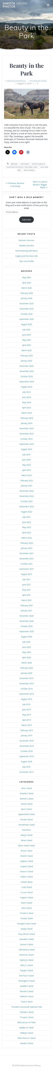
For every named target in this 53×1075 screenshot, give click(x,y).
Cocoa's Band (26, 892)
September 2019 (26, 694)
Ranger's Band (26, 970)
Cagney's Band (26, 861)
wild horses (29, 170)
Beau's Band (26, 840)
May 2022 (26, 527)
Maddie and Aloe (26, 245)
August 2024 (26, 386)
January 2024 (26, 423)
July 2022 (26, 517)
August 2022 (26, 511)
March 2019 (26, 725)
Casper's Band (26, 866)
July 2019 (26, 704)
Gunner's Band (26, 944)
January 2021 (26, 610)
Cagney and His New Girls (26, 256)
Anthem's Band (26, 798)
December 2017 (26, 772)
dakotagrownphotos (16, 80)
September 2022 (26, 506)
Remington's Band (26, 981)
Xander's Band (26, 1043)
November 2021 (26, 558)
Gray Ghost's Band (26, 934)
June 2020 (26, 647)
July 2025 (26, 329)
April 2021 (26, 595)
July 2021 (26, 579)
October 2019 (27, 688)
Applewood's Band (26, 814)
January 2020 (26, 673)
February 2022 (26, 543)
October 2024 (27, 376)
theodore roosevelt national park (21, 167)
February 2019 (26, 730)
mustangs (25, 164)
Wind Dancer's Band (26, 1038)
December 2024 (26, 366)
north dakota (38, 164)
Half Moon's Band (27, 949)
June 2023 (26, 459)
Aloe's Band (26, 788)
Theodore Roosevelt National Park (26, 1007)
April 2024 (26, 407)
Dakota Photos (15, 5)
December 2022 (26, 491)
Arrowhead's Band (38, 80)
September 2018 (26, 756)
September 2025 (26, 319)
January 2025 (26, 360)
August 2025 (26, 324)
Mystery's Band (26, 960)
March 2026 (26, 288)
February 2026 (26, 293)
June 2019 (26, 709)
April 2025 (26, 345)
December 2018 (26, 740)
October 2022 (27, 501)
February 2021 (26, 605)
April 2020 (26, 657)
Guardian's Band (26, 939)
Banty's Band (26, 835)
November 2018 (26, 746)
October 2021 (27, 563)
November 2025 (26, 308)
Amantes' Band (26, 793)
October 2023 (27, 439)
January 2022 (26, 548)
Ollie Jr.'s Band (26, 965)
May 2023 (26, 465)
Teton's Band (26, 1001)
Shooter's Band (26, 991)
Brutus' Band (26, 850)
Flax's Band (26, 908)
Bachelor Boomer (26, 240)
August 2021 (26, 574)
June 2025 (26, 334)
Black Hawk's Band (26, 845)
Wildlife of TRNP (26, 1027)
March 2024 (26, 412)
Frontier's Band (26, 913)
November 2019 (26, 683)
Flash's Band (26, 902)
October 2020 (27, 626)
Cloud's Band (26, 882)
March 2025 (26, 350)
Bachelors (26, 830)
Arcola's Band (27, 819)
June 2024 (26, 397)
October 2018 (27, 751)
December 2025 (26, 303)
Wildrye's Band (26, 1033)
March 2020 (26, 662)
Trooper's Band (26, 1017)
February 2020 (26, 668)
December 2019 (26, 678)
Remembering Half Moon (26, 250)
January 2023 (26, 485)
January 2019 (26, 735)
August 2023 (26, 449)
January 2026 (26, 298)
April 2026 (26, 282)
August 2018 (26, 761)
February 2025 (26, 355)
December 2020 (26, 615)
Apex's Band (26, 809)
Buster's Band (26, 856)
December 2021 (26, 553)
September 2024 (26, 381)
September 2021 (26, 569)
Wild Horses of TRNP (26, 1022)
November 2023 (26, 433)
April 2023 (26, 470)
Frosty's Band (27, 918)
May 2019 (26, 714)
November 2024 (26, 371)
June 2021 (26, 584)
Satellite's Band (26, 986)
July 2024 (26, 392)
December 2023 (26, 428)
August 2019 (26, 699)
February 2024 (26, 418)
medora (14, 164)
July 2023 (26, 454)
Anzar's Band (26, 804)
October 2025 (27, 314)
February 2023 (26, 480)
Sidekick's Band (26, 996)
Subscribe (26, 219)
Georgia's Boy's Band (26, 923)
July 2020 (26, 642)
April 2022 (26, 532)
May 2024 (26, 402)
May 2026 (26, 277)
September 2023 (26, 444)
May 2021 (26, 589)
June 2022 (26, 522)
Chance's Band (26, 871)
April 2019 (26, 720)
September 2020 (26, 631)
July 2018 (26, 766)
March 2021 (26, 600)
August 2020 (26, 636)
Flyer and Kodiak (26, 261)
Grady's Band (26, 928)
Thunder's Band (26, 1012)
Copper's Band (26, 897)
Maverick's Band (26, 955)
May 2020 (26, 652)
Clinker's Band (26, 876)
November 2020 (26, 621)
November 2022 (26, 496)
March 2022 (26, 537)
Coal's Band (26, 887)
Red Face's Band (26, 975)
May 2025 (26, 340)
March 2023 (26, 475)
